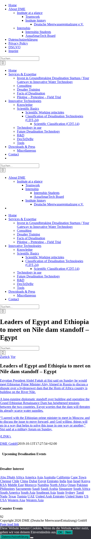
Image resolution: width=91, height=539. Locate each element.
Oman (72, 485)
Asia (40, 477)
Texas (12, 496)
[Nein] (31, 537)
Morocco (31, 485)
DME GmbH (9, 443)
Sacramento (23, 489)
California (63, 477)
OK (60, 532)
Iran (69, 481)
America (30, 477)
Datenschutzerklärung (15, 536)
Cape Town (78, 477)
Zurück (5, 357)
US (86, 496)
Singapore (65, 489)
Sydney (70, 492)
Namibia (43, 485)
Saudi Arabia (49, 489)
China (24, 481)
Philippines (7, 489)
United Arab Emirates (50, 496)
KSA (3, 485)
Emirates (53, 481)
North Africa (58, 485)
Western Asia (35, 500)
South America (10, 492)
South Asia (28, 492)
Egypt (42, 481)
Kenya (85, 481)
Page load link (9, 524)
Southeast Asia (46, 492)
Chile (15, 481)
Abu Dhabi (7, 477)
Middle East (16, 485)
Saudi (36, 489)
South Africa (81, 489)
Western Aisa (16, 500)
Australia (50, 477)
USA (3, 500)
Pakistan (82, 485)
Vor (13, 357)
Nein (68, 532)
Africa (20, 477)
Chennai (5, 481)
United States (74, 496)
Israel (76, 481)
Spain (60, 492)
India (62, 481)
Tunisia (22, 496)
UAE (31, 496)
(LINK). (5, 436)
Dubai (33, 481)
